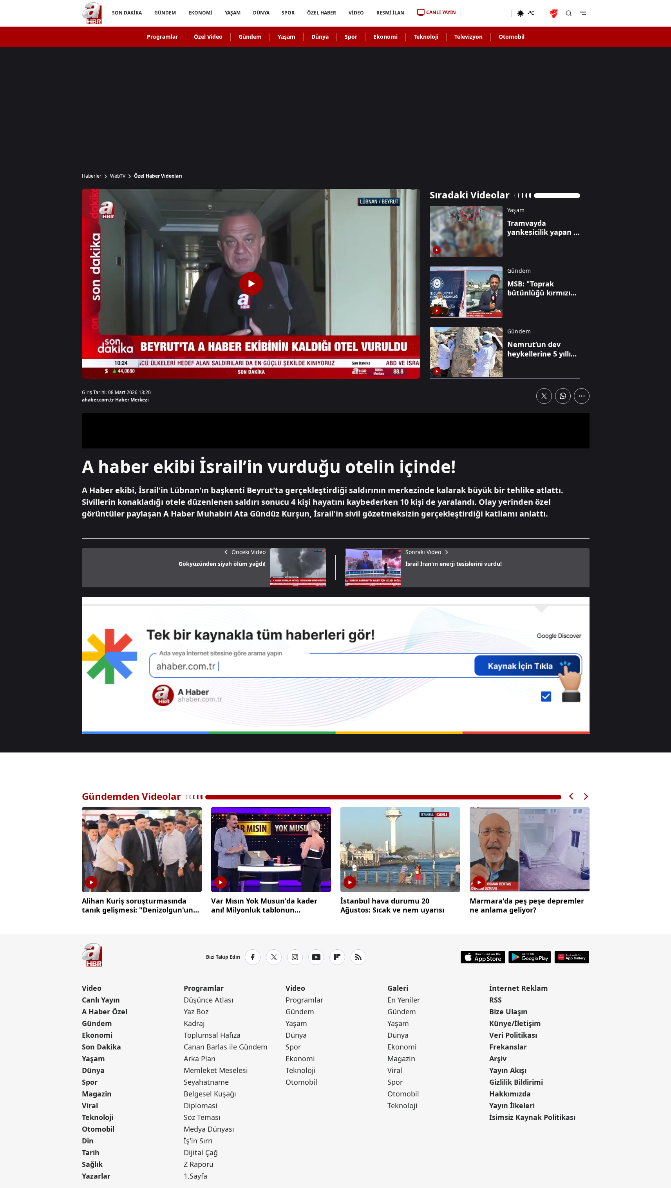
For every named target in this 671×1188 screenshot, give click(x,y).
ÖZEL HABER (321, 12)
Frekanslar (508, 1046)
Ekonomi (385, 36)
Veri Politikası (513, 1035)
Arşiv (497, 1058)
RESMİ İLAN (390, 12)
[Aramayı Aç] (568, 13)
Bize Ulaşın (508, 1011)
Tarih (90, 1152)
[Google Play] (529, 957)
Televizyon (468, 36)
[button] (571, 796)
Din (88, 1140)
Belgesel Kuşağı (210, 1093)
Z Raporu (198, 1164)
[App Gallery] (571, 957)
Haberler (91, 176)
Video (91, 988)
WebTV (117, 176)
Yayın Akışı (507, 1070)
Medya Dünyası (209, 1129)
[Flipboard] (337, 957)
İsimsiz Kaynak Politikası (532, 1117)
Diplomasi (200, 1105)
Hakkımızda (510, 1093)
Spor (351, 36)
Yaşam (286, 36)
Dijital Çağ (201, 1152)
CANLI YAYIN (441, 12)
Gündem (250, 36)
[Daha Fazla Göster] (582, 396)
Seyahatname (206, 1082)
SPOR (288, 12)
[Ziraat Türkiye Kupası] (554, 13)
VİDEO (356, 12)
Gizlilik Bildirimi (516, 1082)
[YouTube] (316, 957)
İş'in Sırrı (198, 1140)
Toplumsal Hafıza (212, 1035)
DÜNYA (261, 12)
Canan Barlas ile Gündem (226, 1046)
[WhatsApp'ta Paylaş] (563, 396)
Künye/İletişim (515, 1023)
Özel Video (208, 36)
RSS (495, 999)
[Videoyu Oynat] (251, 283)
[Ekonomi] (486, 13)
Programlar (162, 36)
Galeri (397, 988)
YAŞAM (232, 12)
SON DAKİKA (127, 12)
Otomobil (512, 36)
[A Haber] (92, 13)
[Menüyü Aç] (583, 13)
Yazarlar (96, 1176)
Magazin (97, 1093)
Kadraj (194, 1023)
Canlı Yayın (101, 999)
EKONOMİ (200, 12)
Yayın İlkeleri (512, 1105)
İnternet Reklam (518, 988)
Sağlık (92, 1164)
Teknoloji (426, 36)
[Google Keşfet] (336, 665)
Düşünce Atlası (208, 999)
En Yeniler (403, 999)
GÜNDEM (164, 12)
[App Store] (483, 957)
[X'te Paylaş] (544, 396)
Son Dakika (101, 1046)
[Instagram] (295, 957)
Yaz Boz (196, 1011)
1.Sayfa (195, 1176)
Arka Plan (199, 1058)
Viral (90, 1105)
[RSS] (358, 957)
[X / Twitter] (274, 957)
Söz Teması (202, 1117)
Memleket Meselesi (216, 1070)
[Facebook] (252, 957)
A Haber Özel (104, 1011)
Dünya (320, 36)
